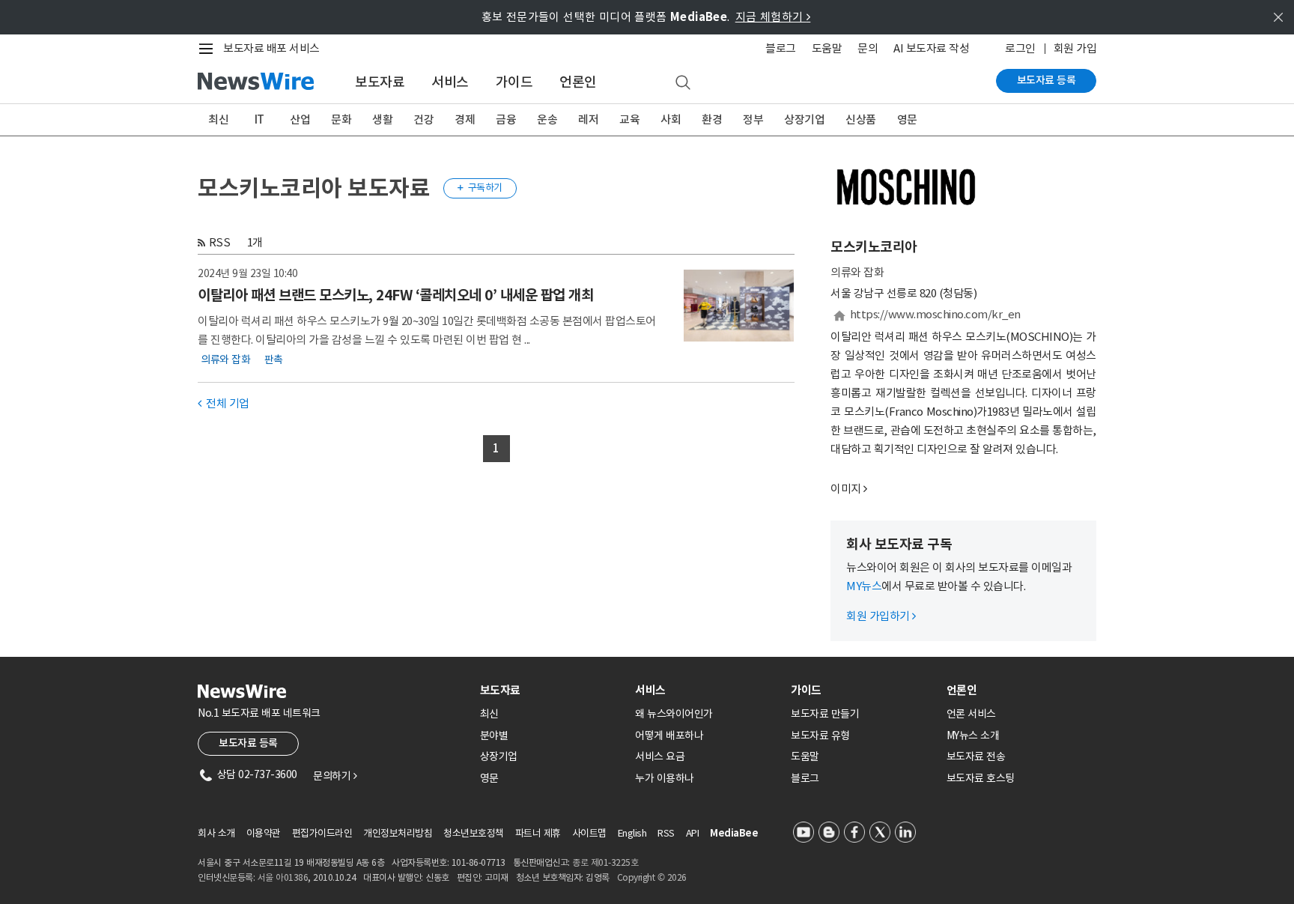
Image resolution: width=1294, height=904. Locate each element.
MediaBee (734, 833)
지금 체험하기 (773, 17)
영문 (907, 119)
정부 (753, 119)
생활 (382, 119)
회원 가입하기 (881, 616)
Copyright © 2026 (652, 877)
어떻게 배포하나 (669, 735)
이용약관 (263, 833)
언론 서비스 (971, 714)
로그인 (1020, 48)
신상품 (860, 119)
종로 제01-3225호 (605, 862)
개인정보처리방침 (397, 833)
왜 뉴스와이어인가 (674, 714)
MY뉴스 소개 (973, 735)
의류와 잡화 (225, 359)
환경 (712, 119)
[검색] (683, 83)
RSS (220, 242)
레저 (588, 119)
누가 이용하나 (664, 778)
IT (259, 119)
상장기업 (804, 119)
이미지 (845, 489)
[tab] (552, 690)
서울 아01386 (283, 877)
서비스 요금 (659, 756)
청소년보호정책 (473, 833)
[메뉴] (209, 48)
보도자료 (379, 82)
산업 (300, 119)
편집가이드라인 (322, 833)
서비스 (450, 82)
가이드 (514, 82)
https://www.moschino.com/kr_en (935, 314)
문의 (867, 48)
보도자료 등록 (1046, 80)
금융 (506, 119)
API (692, 833)
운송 (547, 119)
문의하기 (334, 776)
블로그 (780, 48)
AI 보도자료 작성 (931, 48)
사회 (670, 119)
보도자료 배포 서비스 (271, 48)
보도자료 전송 (976, 756)
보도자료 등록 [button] (248, 743)
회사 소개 (216, 833)
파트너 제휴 (538, 833)
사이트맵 (589, 833)
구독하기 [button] (480, 187)
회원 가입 (1075, 48)
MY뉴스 (863, 586)
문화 (341, 119)
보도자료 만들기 (825, 714)
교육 (629, 119)
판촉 (273, 359)
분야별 (494, 735)
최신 (218, 119)
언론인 (578, 82)
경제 (465, 119)
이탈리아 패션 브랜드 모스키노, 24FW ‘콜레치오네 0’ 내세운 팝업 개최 (395, 295)
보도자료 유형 (820, 735)
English (632, 833)
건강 (423, 119)
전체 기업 (223, 403)
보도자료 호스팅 (981, 778)
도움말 (827, 48)
